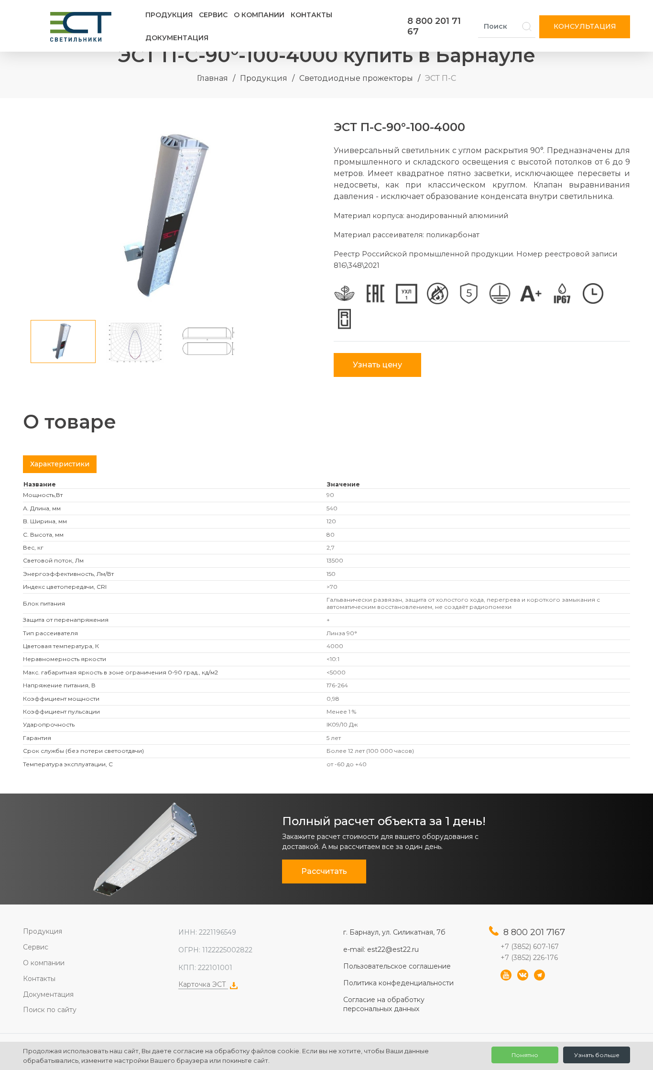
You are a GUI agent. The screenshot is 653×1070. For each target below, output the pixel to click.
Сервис (213, 15)
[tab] (60, 464)
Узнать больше (597, 1055)
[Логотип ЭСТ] (82, 27)
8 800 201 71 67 (434, 26)
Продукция (169, 15)
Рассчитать (324, 871)
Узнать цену (377, 364)
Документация (176, 37)
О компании (259, 15)
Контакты (311, 15)
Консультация (585, 26)
